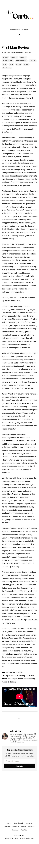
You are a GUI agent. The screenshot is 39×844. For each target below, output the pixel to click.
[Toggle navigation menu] (20, 35)
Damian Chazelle (8, 61)
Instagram (15, 830)
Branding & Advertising (11, 826)
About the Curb (18, 823)
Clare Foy (23, 57)
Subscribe (19, 766)
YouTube (24, 830)
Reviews (5, 57)
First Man (33, 61)
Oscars (18, 64)
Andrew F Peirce (18, 52)
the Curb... (22, 835)
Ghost (16, 838)
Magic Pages (30, 838)
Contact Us (29, 823)
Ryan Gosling (7, 68)
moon (4, 64)
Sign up (9, 823)
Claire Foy (14, 57)
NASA (11, 64)
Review (26, 64)
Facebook (31, 826)
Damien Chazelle (21, 61)
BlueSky (23, 826)
